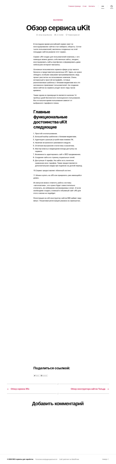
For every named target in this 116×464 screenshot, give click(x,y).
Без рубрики (58, 20)
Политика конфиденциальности (46, 459)
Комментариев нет (74, 35)
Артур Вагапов (47, 35)
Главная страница (74, 6)
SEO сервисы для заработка (22, 459)
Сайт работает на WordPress (69, 459)
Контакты (92, 6)
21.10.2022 (60, 35)
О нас (85, 6)
